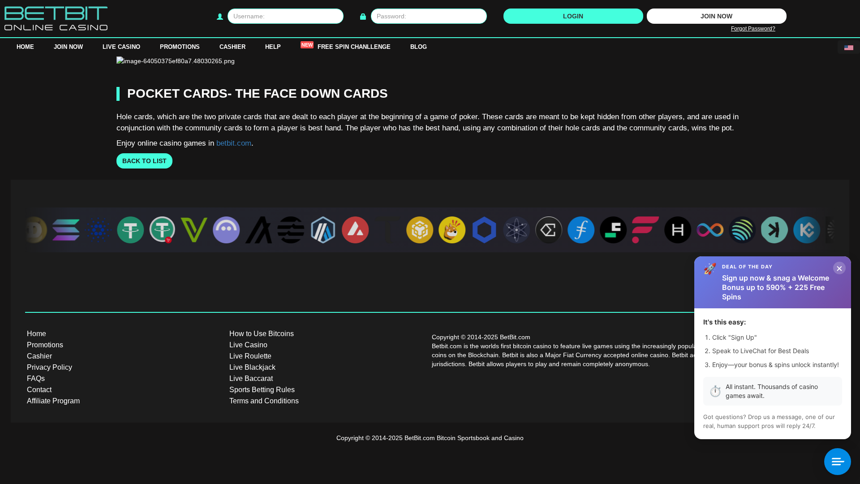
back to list (144, 160)
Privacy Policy (49, 367)
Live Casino (121, 46)
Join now (716, 16)
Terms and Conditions (264, 401)
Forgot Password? (753, 29)
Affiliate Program (53, 401)
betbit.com (233, 143)
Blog (418, 46)
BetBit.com (419, 437)
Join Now (68, 46)
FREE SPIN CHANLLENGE (346, 46)
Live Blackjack (252, 367)
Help (273, 46)
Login (573, 16)
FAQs (36, 378)
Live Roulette (250, 356)
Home (25, 46)
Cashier (232, 46)
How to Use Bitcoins (261, 333)
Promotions (180, 46)
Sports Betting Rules (262, 389)
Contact (39, 389)
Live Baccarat (251, 378)
